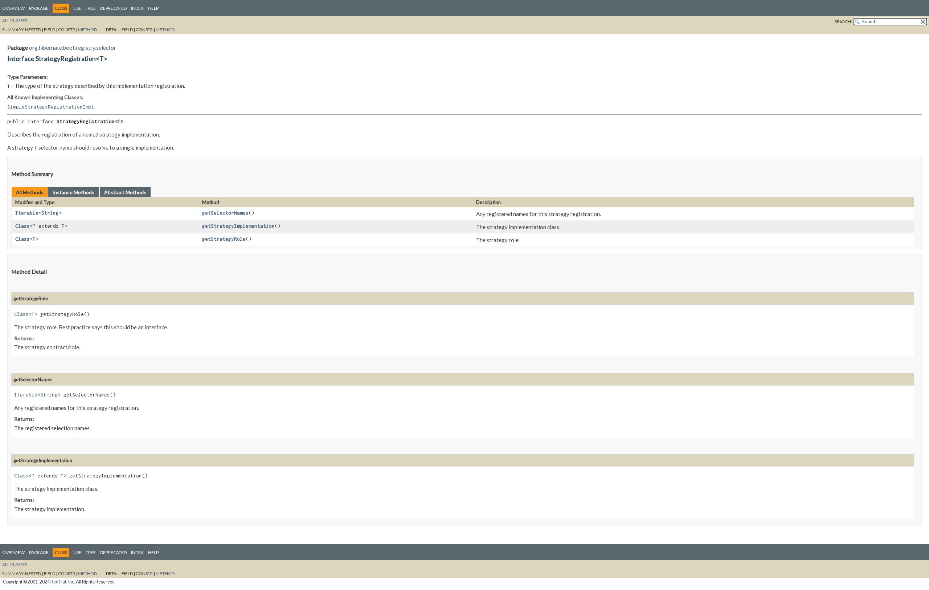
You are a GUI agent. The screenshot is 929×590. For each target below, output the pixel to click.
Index (137, 8)
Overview (13, 8)
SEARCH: (843, 21)
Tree (91, 8)
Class (22, 226)
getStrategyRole (224, 239)
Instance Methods (73, 192)
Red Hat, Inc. (62, 582)
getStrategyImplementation (238, 226)
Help (153, 8)
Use (77, 8)
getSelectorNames (225, 213)
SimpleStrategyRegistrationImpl (50, 107)
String (50, 213)
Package (39, 8)
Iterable (26, 213)
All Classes (14, 20)
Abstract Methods (125, 192)
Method (87, 29)
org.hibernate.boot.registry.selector (72, 47)
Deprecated (113, 8)
